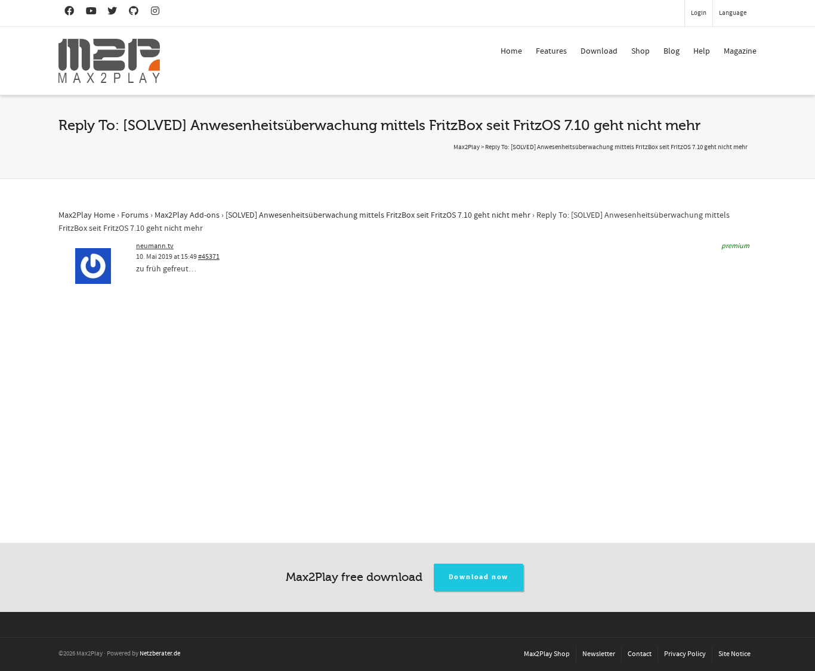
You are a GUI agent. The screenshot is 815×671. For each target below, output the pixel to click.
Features (551, 51)
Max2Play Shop (547, 654)
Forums (135, 215)
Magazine (740, 51)
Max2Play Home (86, 215)
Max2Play (466, 147)
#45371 (209, 256)
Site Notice (734, 654)
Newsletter (598, 654)
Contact (640, 654)
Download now (479, 577)
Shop (640, 51)
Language (732, 13)
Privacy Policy (685, 654)
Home (511, 51)
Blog (671, 51)
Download (599, 51)
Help (701, 51)
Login (698, 13)
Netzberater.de (160, 654)
